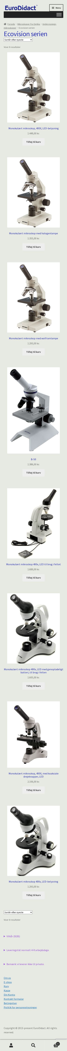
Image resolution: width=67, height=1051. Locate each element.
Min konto (11, 1045)
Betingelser (10, 1003)
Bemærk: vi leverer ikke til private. (25, 964)
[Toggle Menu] (59, 14)
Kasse (7, 990)
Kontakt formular (14, 999)
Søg (33, 1045)
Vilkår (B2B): (13, 936)
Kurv (6, 986)
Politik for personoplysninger (20, 1007)
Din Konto (9, 994)
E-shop (8, 982)
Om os (7, 978)
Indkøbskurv (52, 1042)
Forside (11, 24)
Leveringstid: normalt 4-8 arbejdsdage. (28, 950)
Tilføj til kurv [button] (33, 141)
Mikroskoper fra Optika (28, 24)
